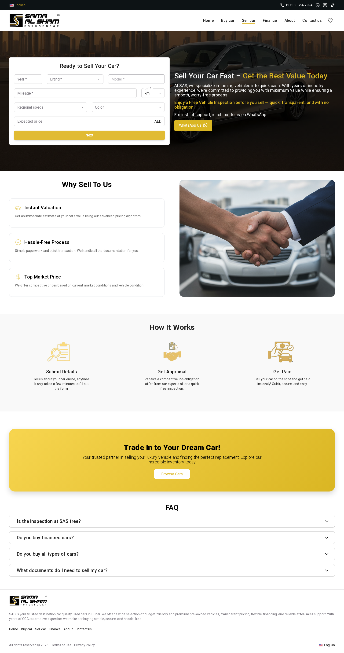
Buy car (227, 20)
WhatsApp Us (190, 125)
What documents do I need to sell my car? (62, 570)
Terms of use (61, 645)
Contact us (312, 20)
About (290, 20)
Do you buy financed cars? (45, 537)
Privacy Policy (84, 645)
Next (89, 135)
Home (208, 20)
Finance (270, 20)
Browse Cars (172, 474)
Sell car (248, 20)
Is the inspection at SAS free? (49, 521)
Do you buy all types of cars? (48, 554)
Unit (148, 88)
